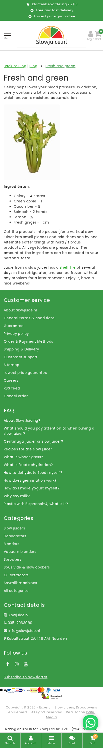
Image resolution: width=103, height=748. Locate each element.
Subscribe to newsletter (26, 677)
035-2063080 (19, 622)
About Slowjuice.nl (20, 310)
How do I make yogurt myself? (32, 488)
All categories (16, 590)
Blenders (11, 543)
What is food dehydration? (28, 464)
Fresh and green (60, 65)
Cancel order (16, 396)
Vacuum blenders (20, 551)
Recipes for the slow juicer (28, 449)
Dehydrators (15, 536)
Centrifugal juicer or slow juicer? (33, 441)
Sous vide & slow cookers (27, 567)
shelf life (68, 267)
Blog (33, 65)
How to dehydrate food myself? (33, 472)
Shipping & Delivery (21, 349)
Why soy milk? (17, 495)
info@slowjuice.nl (24, 630)
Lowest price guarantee (25, 372)
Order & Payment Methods (28, 341)
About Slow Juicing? (22, 420)
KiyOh (27, 729)
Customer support (21, 357)
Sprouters (13, 559)
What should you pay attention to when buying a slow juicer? (49, 431)
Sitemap (11, 364)
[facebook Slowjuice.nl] (7, 664)
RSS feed (12, 388)
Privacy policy (16, 333)
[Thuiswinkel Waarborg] (51, 696)
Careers (11, 380)
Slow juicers (14, 528)
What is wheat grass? (23, 456)
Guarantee (14, 325)
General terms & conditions (29, 317)
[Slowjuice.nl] (51, 35)
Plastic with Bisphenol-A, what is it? (36, 503)
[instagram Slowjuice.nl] (16, 664)
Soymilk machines (20, 582)
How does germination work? (30, 480)
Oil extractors (16, 575)
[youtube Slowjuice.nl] (26, 664)
